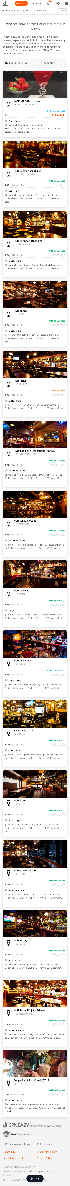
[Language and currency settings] (59, 3)
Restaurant (21, 3)
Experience (46, 1144)
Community (9, 1151)
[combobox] (53, 63)
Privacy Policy (44, 1158)
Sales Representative (14, 1158)
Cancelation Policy (46, 1151)
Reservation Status (19, 1144)
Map (37, 1178)
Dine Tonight (36, 3)
